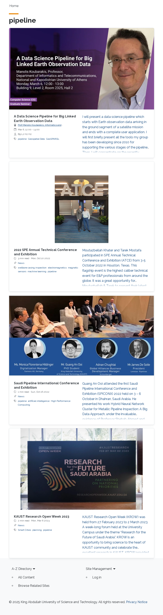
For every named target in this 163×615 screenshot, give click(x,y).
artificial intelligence (38, 401)
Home (13, 6)
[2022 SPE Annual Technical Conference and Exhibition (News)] (81, 202)
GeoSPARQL (52, 139)
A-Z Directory (22, 569)
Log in (96, 577)
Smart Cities (24, 530)
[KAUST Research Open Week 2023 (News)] (81, 469)
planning (37, 530)
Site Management (99, 569)
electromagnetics (57, 267)
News (21, 263)
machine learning (37, 271)
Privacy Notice (136, 602)
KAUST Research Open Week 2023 (41, 516)
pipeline (22, 139)
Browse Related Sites (33, 586)
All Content (26, 577)
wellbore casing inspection (32, 267)
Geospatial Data (36, 139)
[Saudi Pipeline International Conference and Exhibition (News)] (81, 335)
